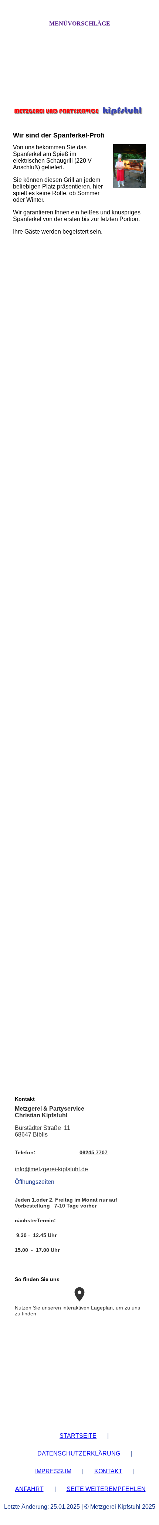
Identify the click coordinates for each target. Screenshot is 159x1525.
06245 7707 (94, 1152)
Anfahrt (29, 1489)
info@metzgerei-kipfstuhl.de (51, 1169)
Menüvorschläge (79, 23)
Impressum (53, 1471)
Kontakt (108, 1471)
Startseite (78, 1436)
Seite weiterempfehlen (106, 1489)
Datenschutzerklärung (78, 1453)
